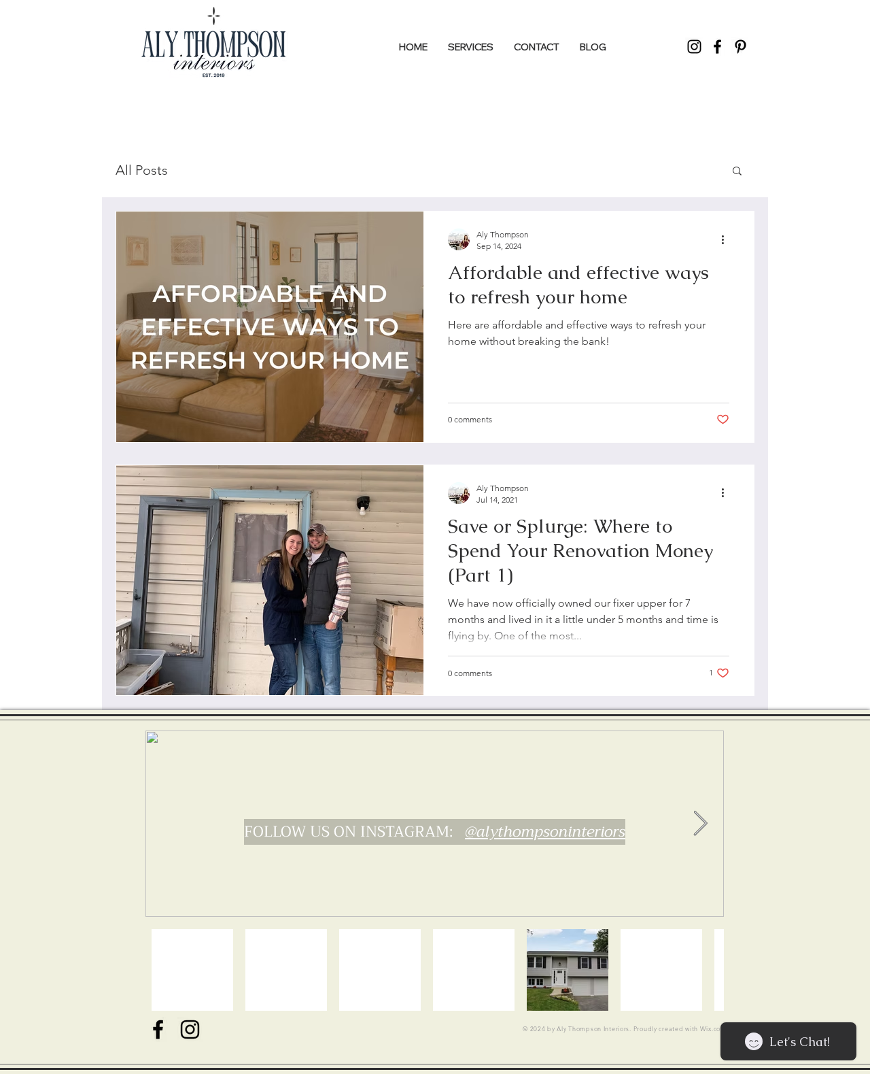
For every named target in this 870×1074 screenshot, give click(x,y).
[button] (737, 172)
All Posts (142, 170)
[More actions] (727, 239)
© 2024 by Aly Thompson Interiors (576, 1028)
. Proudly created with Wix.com (678, 1028)
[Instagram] (694, 46)
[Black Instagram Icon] (190, 1029)
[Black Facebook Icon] (158, 1029)
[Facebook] (717, 46)
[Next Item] (700, 824)
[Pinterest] (740, 46)
